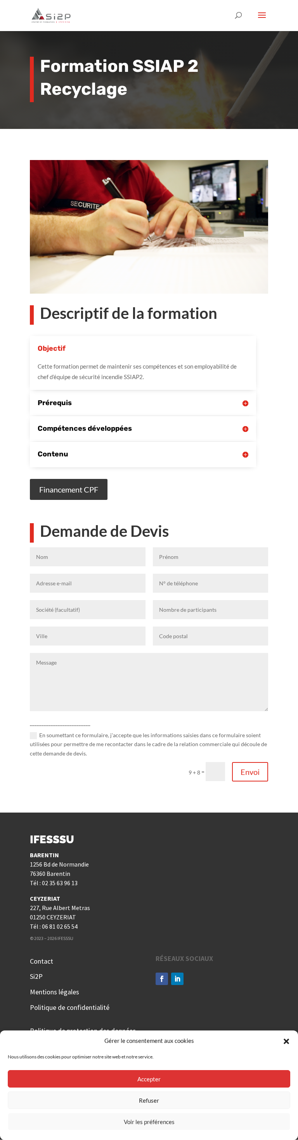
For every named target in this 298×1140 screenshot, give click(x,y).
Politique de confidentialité (69, 1007)
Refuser (149, 1100)
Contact (41, 961)
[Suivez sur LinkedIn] (177, 979)
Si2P (36, 976)
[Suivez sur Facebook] (162, 979)
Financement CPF (68, 489)
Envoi (250, 771)
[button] (286, 1041)
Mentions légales (54, 991)
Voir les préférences (149, 1121)
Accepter (149, 1079)
